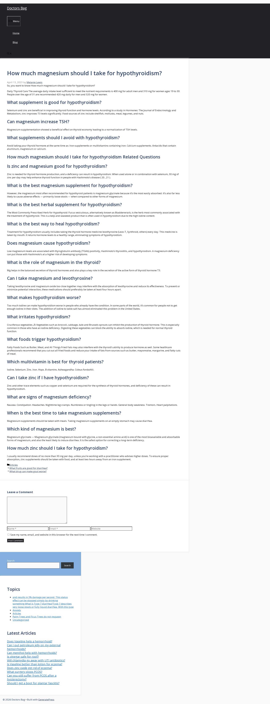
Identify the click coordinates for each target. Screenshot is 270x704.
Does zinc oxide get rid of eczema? (29, 668)
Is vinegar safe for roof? (23, 656)
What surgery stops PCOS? (24, 672)
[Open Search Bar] (9, 53)
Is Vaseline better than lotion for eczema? (34, 664)
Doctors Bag (17, 8)
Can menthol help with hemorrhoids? (32, 653)
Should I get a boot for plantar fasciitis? (33, 683)
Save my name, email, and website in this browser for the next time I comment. (53, 534)
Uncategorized (21, 619)
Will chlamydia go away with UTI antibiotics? (36, 660)
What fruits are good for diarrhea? (28, 468)
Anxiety (17, 610)
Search (10, 560)
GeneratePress (46, 699)
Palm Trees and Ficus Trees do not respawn (37, 616)
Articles (13, 465)
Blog (15, 42)
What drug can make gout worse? (28, 471)
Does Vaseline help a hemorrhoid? (29, 641)
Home (16, 33)
